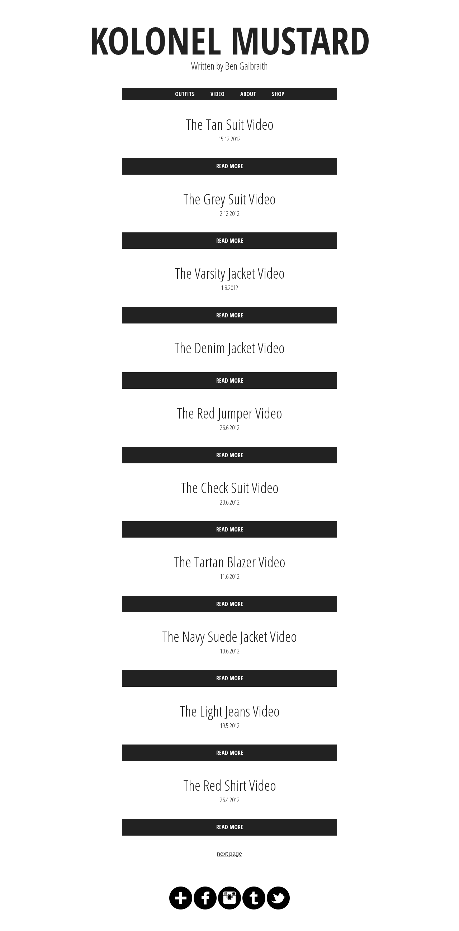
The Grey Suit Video (229, 199)
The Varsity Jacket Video (230, 273)
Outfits (185, 94)
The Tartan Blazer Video (229, 562)
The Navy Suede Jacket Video (229, 636)
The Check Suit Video (230, 487)
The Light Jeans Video (230, 711)
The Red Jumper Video (229, 413)
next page (229, 854)
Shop (278, 94)
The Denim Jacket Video (229, 348)
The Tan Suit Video (230, 124)
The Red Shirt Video (229, 785)
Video (217, 94)
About (248, 94)
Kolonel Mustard (229, 40)
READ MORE (229, 166)
